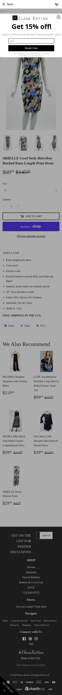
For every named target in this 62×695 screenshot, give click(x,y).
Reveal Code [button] (31, 48)
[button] (58, 17)
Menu (10, 4)
